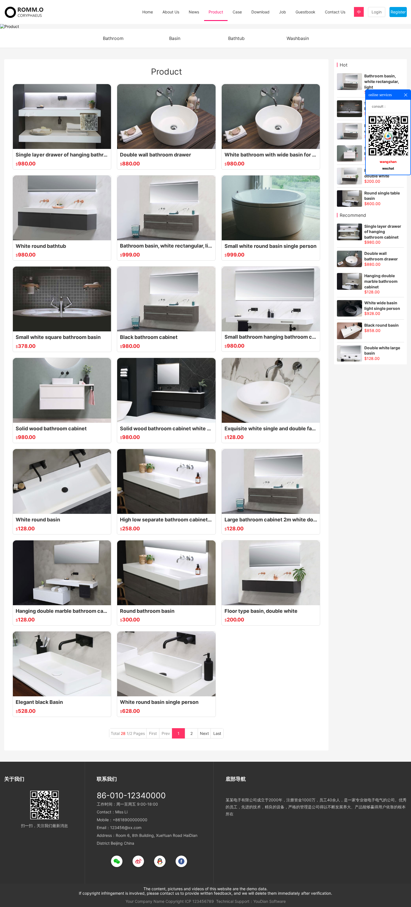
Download (260, 12)
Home (147, 12)
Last (217, 733)
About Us (170, 12)
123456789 (203, 901)
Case (237, 12)
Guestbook (305, 12)
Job (282, 12)
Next (204, 733)
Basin (174, 38)
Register (398, 12)
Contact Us (335, 12)
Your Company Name (145, 901)
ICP (188, 901)
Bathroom (113, 38)
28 (123, 733)
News (194, 12)
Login (377, 12)
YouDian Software (269, 901)
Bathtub (236, 38)
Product (216, 12)
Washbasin (298, 38)
